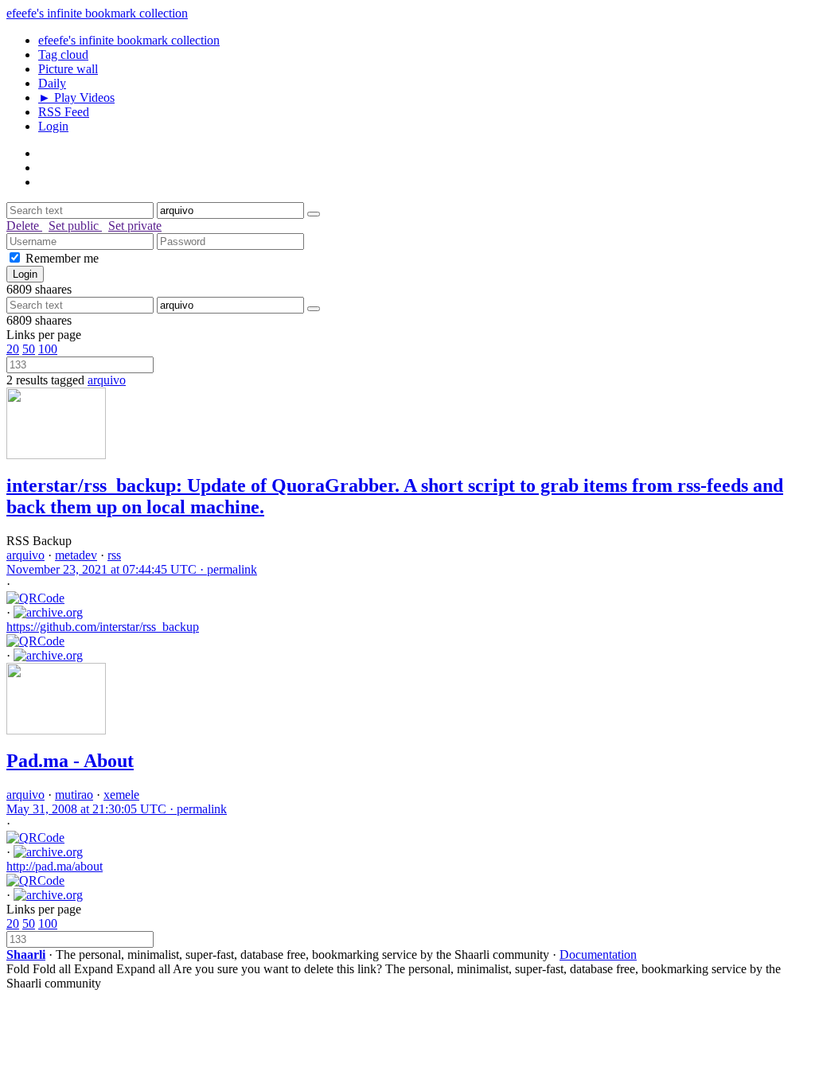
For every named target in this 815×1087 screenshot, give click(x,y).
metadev (76, 555)
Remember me (62, 258)
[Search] (313, 214)
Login (53, 126)
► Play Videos (76, 97)
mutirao (74, 794)
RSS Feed (63, 112)
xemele (121, 794)
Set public (75, 225)
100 (47, 349)
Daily (52, 83)
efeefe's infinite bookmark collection (97, 13)
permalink (131, 569)
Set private (135, 225)
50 (28, 349)
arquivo (107, 380)
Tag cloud (63, 54)
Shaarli (25, 954)
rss (114, 555)
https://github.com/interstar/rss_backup (102, 626)
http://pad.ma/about (54, 866)
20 (12, 349)
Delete (24, 225)
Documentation (598, 954)
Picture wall (68, 69)
